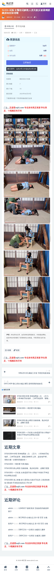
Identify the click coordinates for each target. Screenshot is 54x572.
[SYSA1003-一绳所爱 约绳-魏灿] (9, 410)
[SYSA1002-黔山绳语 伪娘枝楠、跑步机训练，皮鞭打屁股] (9, 423)
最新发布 (9, 17)
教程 (27, 570)
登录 (44, 4)
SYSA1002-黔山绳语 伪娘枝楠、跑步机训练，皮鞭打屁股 (26, 468)
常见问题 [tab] (21, 26)
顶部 (48, 570)
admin (10, 508)
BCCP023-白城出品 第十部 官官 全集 (33, 518)
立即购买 (27, 63)
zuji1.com (19, 108)
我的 (37, 570)
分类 (20, 32)
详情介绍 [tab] (10, 26)
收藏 (9, 350)
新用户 (10, 524)
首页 (14, 32)
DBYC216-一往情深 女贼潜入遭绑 (32, 530)
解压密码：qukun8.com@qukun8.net (21, 69)
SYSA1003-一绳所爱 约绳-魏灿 (29, 408)
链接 (17, 350)
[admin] (3, 17)
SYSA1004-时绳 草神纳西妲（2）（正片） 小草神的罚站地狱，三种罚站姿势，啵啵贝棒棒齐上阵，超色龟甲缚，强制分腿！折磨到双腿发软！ (26, 457)
